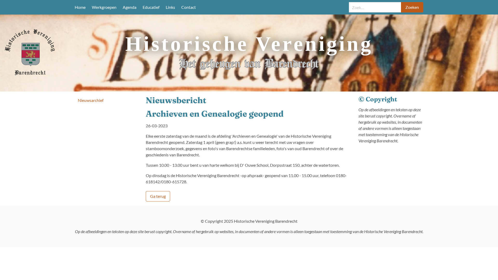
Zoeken (412, 7)
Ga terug (158, 196)
